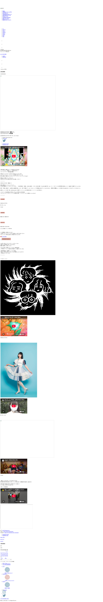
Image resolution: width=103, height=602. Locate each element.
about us (4, 32)
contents (4, 31)
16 (7, 553)
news (3, 30)
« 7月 (2, 558)
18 (2, 554)
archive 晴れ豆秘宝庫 (6, 564)
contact (7, 598)
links (3, 36)
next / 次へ (2, 539)
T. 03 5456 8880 (3, 598)
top (3, 28)
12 (3, 553)
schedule (4, 29)
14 (5, 553)
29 (6, 555)
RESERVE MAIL (6, 143)
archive (4, 34)
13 (4, 553)
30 (7, 555)
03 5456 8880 (4, 236)
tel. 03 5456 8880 (3, 54)
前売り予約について (6, 563)
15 (6, 553)
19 (3, 554)
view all (1, 541)
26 (3, 555)
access (4, 33)
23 (7, 554)
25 (2, 555)
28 (5, 555)
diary (3, 35)
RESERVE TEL (5, 144)
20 (4, 554)
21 (5, 554)
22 (6, 554)
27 (4, 555)
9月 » (6, 558)
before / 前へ (2, 537)
